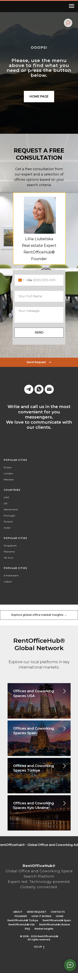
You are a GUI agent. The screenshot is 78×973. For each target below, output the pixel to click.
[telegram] (28, 948)
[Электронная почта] (49, 948)
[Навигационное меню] (71, 6)
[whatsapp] (39, 948)
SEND (39, 892)
